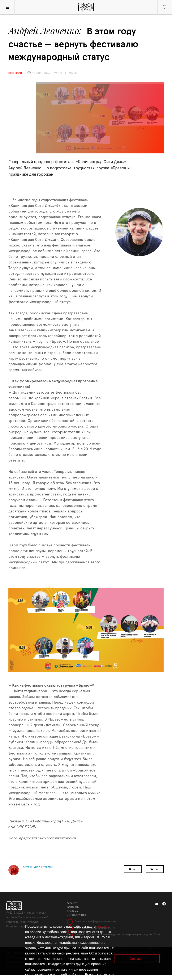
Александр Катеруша (38, 866)
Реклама (72, 911)
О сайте (72, 903)
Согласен (137, 959)
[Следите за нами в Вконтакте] (156, 904)
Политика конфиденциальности (95, 921)
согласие (103, 926)
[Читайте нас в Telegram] (164, 904)
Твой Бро (86, 7)
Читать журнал (76, 915)
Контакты (73, 907)
